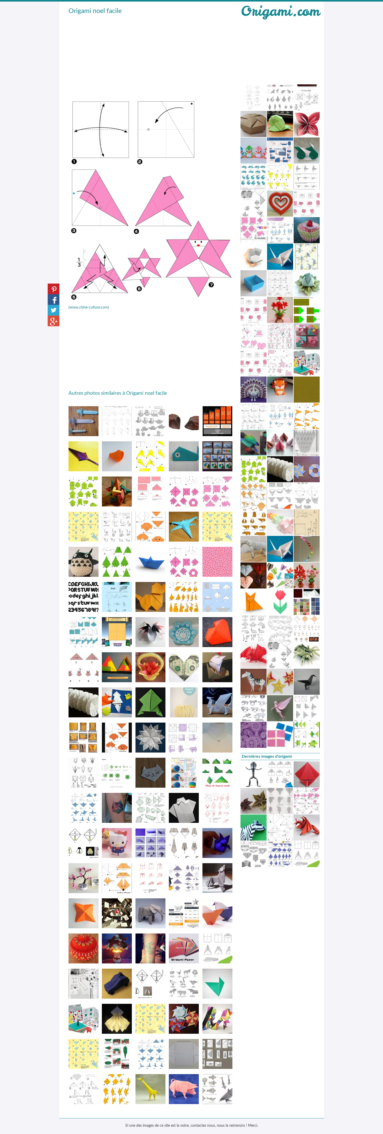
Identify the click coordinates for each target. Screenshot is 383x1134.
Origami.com (280, 11)
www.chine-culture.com (89, 307)
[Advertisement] (151, 54)
